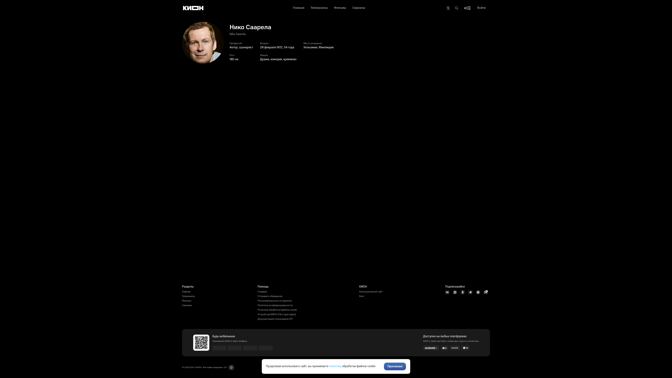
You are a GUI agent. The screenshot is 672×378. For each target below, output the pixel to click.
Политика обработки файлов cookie (277, 310)
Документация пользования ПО (275, 319)
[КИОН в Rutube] (487, 292)
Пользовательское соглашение (275, 300)
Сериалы (187, 305)
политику (335, 366)
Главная (186, 291)
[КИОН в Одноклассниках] (464, 292)
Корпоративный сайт (371, 291)
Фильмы (186, 300)
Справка (262, 291)
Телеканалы (188, 296)
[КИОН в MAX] (456, 292)
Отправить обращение (270, 296)
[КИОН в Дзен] (479, 292)
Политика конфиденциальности (275, 305)
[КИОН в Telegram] (471, 292)
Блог (361, 296)
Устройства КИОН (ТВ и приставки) (277, 314)
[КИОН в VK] (448, 292)
